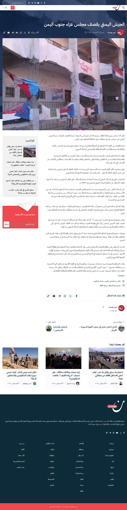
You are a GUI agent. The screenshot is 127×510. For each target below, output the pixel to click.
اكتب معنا (21, 455)
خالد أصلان (114, 383)
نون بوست (111, 32)
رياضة (112, 473)
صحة (81, 485)
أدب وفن (80, 455)
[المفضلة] (12, 8)
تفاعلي (52, 473)
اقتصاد (81, 443)
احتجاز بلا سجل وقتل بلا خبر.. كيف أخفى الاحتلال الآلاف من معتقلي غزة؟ (14, 151)
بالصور (52, 485)
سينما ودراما (79, 473)
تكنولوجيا (111, 485)
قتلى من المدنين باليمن (112, 281)
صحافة (81, 449)
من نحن (21, 443)
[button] (122, 8)
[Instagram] (35, 3)
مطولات (51, 455)
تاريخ (112, 467)
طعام (81, 479)
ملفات (52, 449)
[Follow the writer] (103, 307)
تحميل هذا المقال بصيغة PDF (110, 285)
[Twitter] (41, 3)
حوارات (52, 461)
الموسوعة (51, 479)
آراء (113, 461)
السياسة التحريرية (18, 461)
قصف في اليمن (98, 281)
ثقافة (81, 491)
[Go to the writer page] (121, 308)
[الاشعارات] (17, 7)
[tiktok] (107, 433)
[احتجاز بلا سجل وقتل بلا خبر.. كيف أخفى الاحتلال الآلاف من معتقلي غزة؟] (107, 358)
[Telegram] (32, 3)
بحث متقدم (20, 467)
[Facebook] (44, 3)
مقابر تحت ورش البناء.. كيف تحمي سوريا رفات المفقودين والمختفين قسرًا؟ (21, 375)
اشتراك (6, 224)
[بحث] (21, 7)
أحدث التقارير (50, 443)
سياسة (112, 443)
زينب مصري (71, 383)
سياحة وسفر (79, 467)
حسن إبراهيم (27, 383)
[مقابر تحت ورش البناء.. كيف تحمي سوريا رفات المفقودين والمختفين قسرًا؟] (20, 358)
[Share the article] (29, 32)
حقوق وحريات (109, 455)
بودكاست (51, 467)
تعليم (112, 479)
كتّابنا (22, 449)
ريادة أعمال (79, 461)
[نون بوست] (116, 7)
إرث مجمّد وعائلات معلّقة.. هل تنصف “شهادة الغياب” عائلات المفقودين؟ (66, 375)
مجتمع (111, 449)
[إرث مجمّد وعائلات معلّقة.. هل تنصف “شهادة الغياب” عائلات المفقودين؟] (63, 358)
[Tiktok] (29, 3)
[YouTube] (38, 3)
